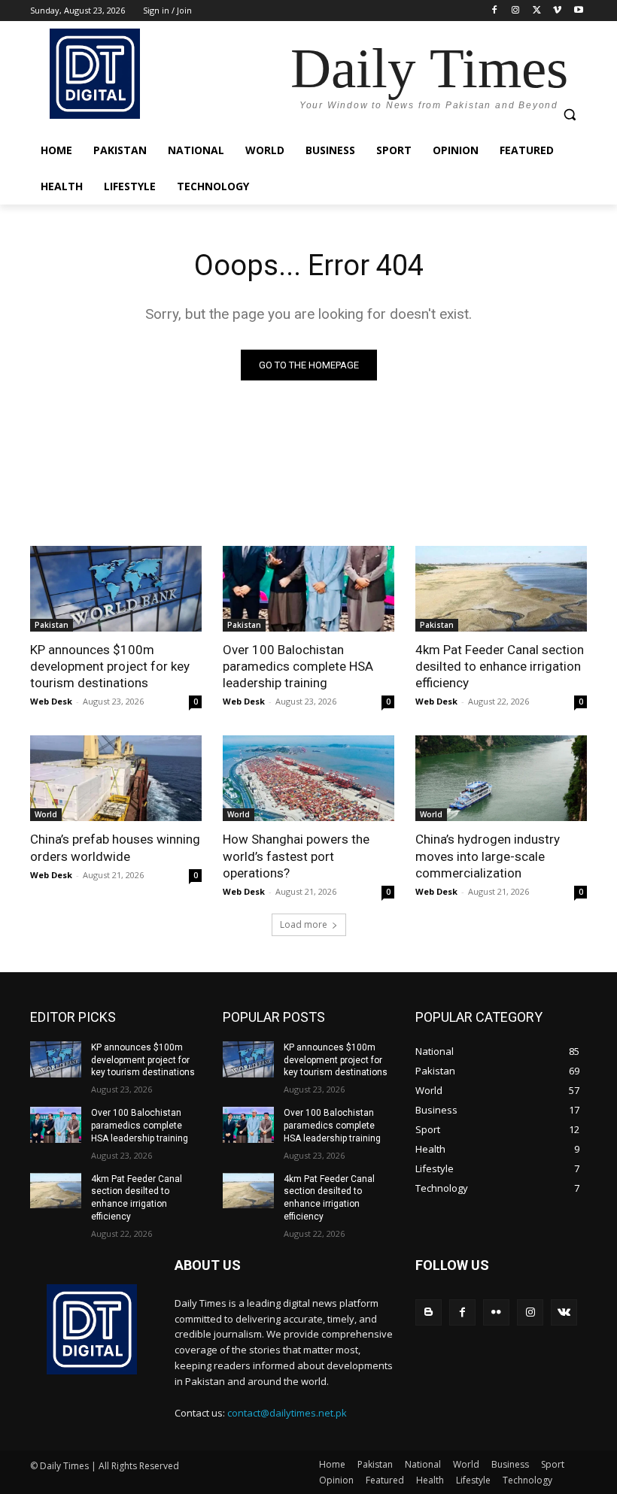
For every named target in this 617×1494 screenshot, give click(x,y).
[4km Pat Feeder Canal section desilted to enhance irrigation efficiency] (501, 589)
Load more (303, 924)
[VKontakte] (564, 1312)
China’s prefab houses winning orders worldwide (115, 847)
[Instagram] (515, 11)
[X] (537, 11)
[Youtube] (578, 11)
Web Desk (51, 701)
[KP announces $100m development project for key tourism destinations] (116, 589)
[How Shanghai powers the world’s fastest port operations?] (308, 778)
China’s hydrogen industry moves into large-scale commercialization (487, 856)
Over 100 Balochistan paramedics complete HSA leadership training (298, 666)
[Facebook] (494, 11)
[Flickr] (496, 1312)
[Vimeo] (557, 11)
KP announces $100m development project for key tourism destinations (110, 666)
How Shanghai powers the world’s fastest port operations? (296, 856)
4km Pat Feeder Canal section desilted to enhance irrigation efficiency (499, 666)
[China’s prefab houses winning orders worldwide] (116, 778)
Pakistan (51, 625)
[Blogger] (428, 1312)
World (46, 814)
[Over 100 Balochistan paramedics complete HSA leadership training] (308, 589)
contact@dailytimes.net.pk (287, 1413)
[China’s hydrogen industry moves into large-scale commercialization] (501, 778)
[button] (569, 114)
